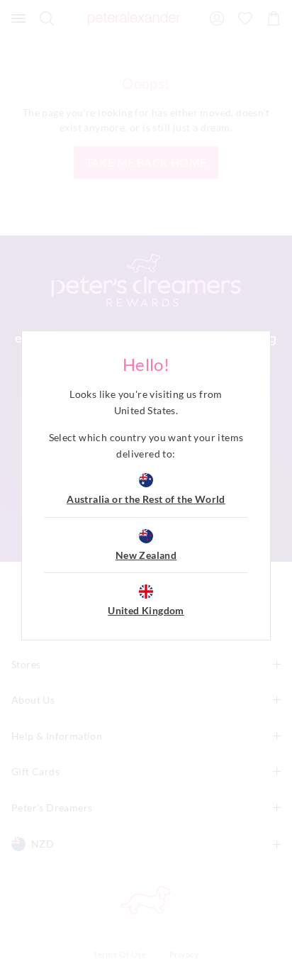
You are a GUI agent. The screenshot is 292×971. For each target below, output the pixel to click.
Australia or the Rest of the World (146, 499)
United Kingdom (146, 610)
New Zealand (146, 555)
